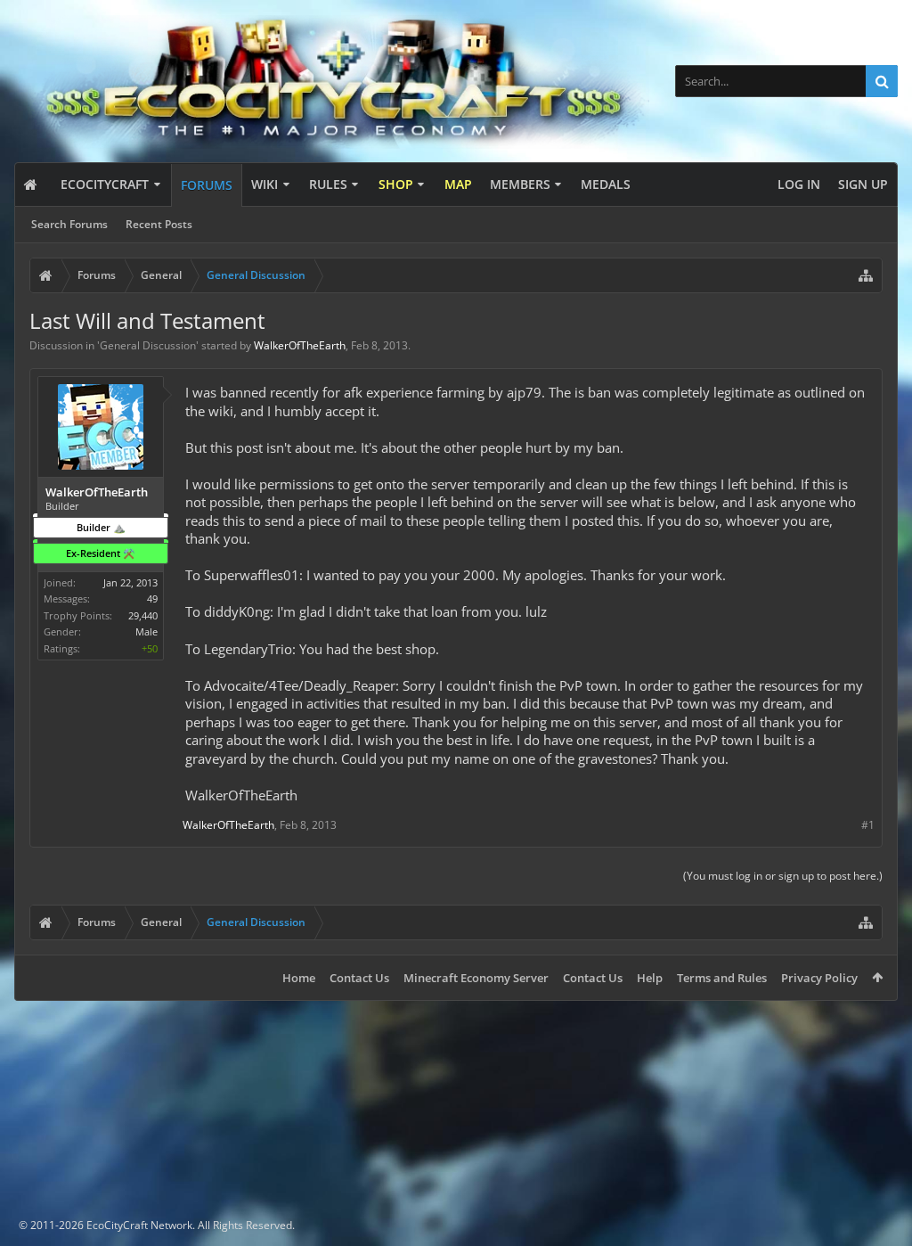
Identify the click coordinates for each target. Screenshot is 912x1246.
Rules (328, 184)
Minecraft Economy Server (476, 978)
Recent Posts (159, 224)
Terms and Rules (722, 978)
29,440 (143, 615)
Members (520, 184)
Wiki (264, 184)
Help (650, 978)
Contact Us (359, 978)
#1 (868, 825)
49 (152, 598)
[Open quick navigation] (866, 275)
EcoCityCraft (105, 184)
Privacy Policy (819, 978)
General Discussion (148, 345)
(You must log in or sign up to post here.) (783, 875)
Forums (206, 184)
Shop (396, 184)
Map (458, 184)
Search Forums (69, 224)
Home (298, 978)
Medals (606, 184)
